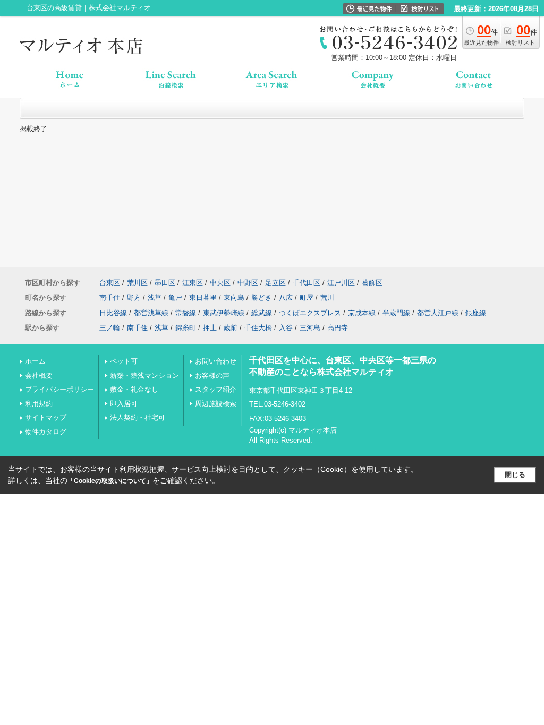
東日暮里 (203, 297)
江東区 (192, 283)
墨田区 (165, 283)
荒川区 (137, 283)
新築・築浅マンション (144, 375)
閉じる (515, 475)
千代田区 (306, 283)
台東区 (109, 283)
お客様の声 (212, 375)
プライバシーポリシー (59, 389)
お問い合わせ (215, 361)
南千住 (109, 297)
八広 (286, 297)
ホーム (35, 361)
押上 (210, 328)
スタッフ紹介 (215, 389)
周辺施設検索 (215, 404)
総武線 (261, 313)
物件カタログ (45, 432)
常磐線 (185, 313)
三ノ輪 (109, 328)
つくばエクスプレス (310, 313)
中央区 (220, 283)
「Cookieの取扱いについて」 (109, 481)
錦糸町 (185, 328)
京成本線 (362, 313)
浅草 (155, 297)
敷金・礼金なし (134, 389)
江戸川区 (341, 283)
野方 (134, 297)
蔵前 (230, 328)
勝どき (261, 297)
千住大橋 (258, 328)
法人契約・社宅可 (137, 417)
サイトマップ (45, 417)
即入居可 (124, 404)
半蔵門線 (396, 313)
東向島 (234, 297)
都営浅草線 (151, 313)
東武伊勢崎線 (223, 313)
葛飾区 (372, 283)
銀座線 (475, 313)
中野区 (247, 283)
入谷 (286, 328)
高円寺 (337, 328)
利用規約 (39, 404)
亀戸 (175, 297)
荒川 (327, 297)
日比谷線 (113, 313)
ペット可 (124, 361)
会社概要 (39, 375)
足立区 (275, 283)
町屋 (306, 297)
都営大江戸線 (437, 313)
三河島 (310, 328)
